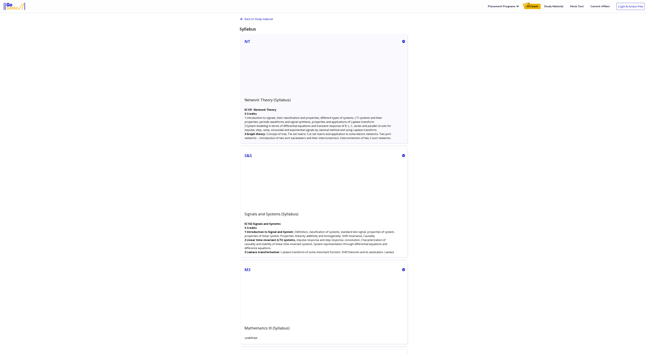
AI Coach (531, 6)
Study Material (553, 6)
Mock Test (577, 6)
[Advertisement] (324, 73)
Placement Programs (502, 6)
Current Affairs (600, 6)
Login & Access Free (630, 6)
